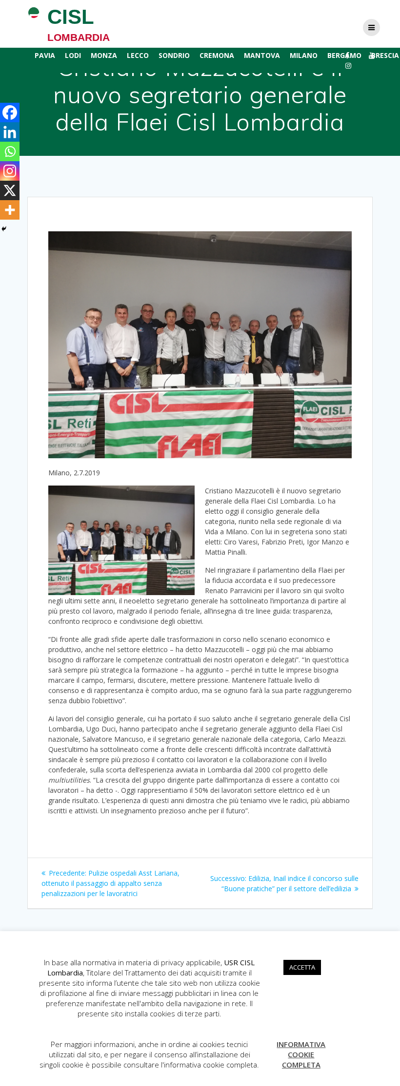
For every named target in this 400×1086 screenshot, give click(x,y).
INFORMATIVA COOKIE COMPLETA (301, 1054)
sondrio (174, 55)
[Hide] (4, 229)
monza (104, 55)
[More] (10, 210)
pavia (45, 55)
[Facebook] (10, 112)
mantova (262, 55)
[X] (10, 190)
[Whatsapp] (10, 151)
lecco (138, 55)
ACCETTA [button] (302, 967)
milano (304, 55)
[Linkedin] (10, 132)
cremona (217, 55)
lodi (73, 55)
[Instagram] (10, 171)
